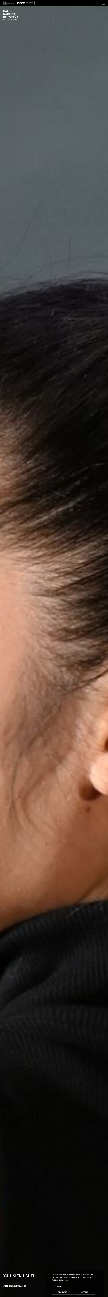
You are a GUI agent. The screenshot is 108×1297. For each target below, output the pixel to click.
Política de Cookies (60, 1280)
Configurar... (58, 1286)
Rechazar (62, 1292)
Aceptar (84, 1292)
